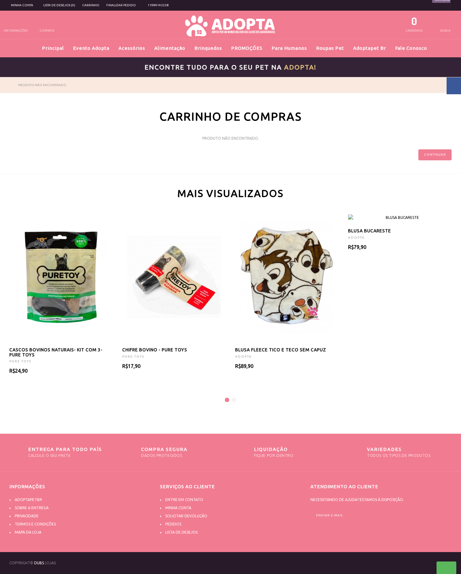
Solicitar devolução (186, 516)
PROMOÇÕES (246, 48)
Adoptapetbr (28, 500)
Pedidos (173, 524)
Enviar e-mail (329, 515)
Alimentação (169, 48)
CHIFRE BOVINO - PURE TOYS (154, 349)
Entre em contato (184, 500)
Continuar (435, 154)
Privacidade (27, 516)
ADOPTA (243, 356)
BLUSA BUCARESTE (369, 230)
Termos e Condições (35, 524)
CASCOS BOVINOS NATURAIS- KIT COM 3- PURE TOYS (56, 352)
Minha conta (178, 508)
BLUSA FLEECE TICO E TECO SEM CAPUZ (280, 349)
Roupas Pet (330, 48)
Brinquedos (208, 48)
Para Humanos (289, 48)
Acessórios (132, 48)
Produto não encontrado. (42, 85)
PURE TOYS (20, 361)
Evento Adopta (91, 48)
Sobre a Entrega (32, 508)
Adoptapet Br (369, 48)
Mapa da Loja (28, 532)
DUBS (39, 563)
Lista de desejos (181, 532)
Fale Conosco (411, 48)
